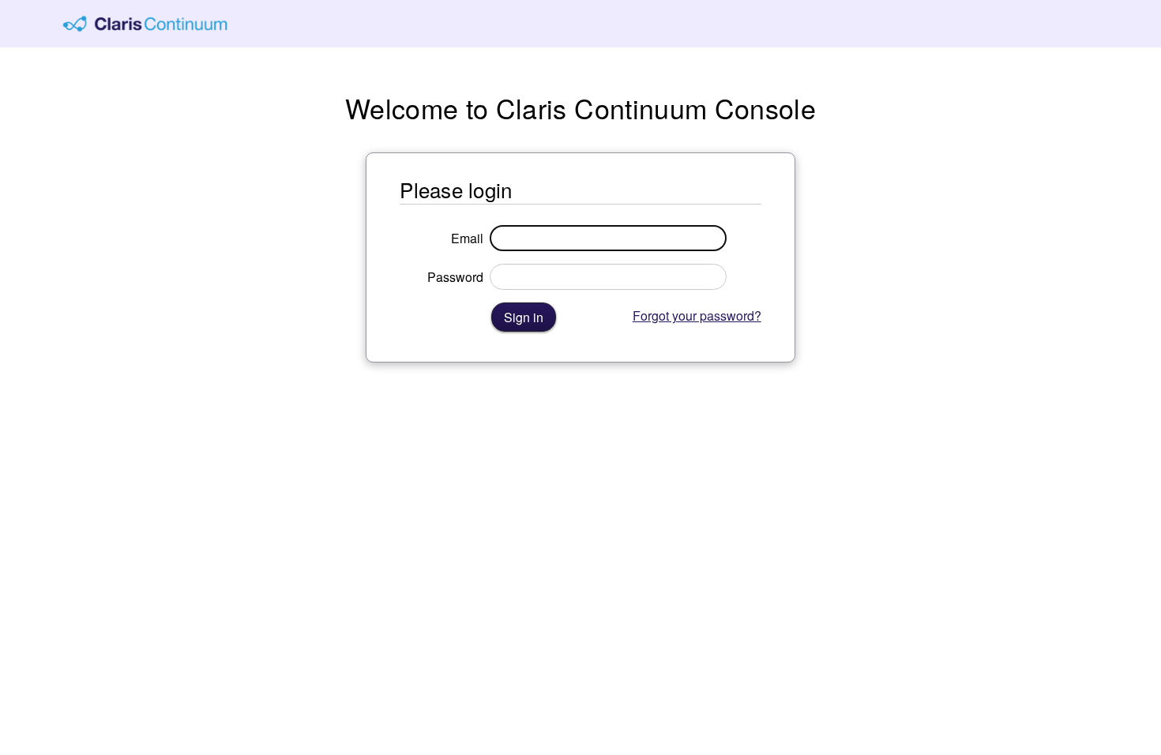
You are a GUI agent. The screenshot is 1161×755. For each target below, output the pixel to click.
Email (467, 238)
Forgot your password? (697, 315)
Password (455, 277)
